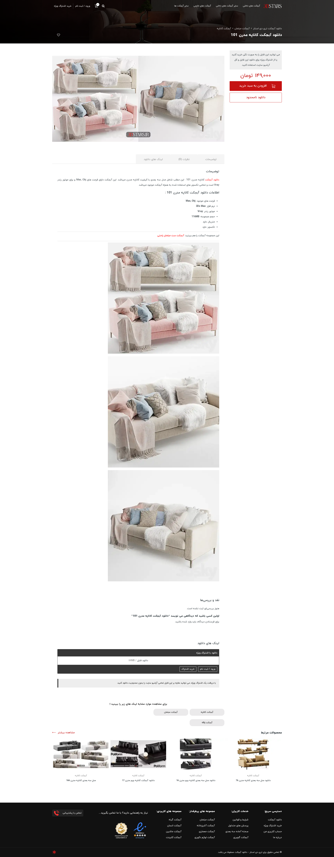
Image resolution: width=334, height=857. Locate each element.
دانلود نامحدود (255, 97)
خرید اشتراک (187, 669)
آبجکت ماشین (173, 831)
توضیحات (211, 159)
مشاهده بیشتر (66, 732)
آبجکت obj (207, 722)
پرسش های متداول (238, 825)
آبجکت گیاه (175, 819)
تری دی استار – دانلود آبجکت (248, 852)
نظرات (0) (184, 159)
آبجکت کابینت (173, 837)
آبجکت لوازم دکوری (204, 837)
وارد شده (187, 621)
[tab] (210, 159)
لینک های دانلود (153, 159)
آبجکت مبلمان (242, 28)
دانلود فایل (142, 660)
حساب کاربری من (273, 831)
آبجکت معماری (207, 831)
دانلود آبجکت (212, 179)
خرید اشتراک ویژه (273, 825)
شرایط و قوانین (240, 819)
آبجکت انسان (174, 825)
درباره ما (277, 837)
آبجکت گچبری (240, 837)
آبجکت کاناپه (224, 28)
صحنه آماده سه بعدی (236, 831)
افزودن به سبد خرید (253, 86)
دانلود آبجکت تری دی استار (267, 28)
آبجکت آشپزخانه (206, 825)
